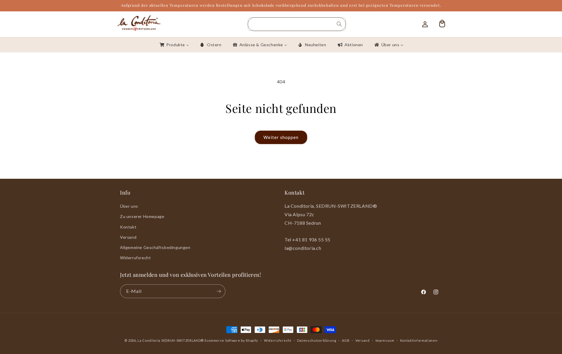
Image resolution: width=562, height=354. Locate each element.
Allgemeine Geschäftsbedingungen (155, 247)
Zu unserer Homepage (142, 216)
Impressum (385, 340)
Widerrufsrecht (135, 257)
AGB (345, 340)
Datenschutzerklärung (316, 340)
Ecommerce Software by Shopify (231, 340)
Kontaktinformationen (419, 340)
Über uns (129, 206)
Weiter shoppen (281, 137)
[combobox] (297, 24)
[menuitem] (174, 45)
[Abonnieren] (218, 291)
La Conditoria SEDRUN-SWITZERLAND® (171, 340)
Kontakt (128, 226)
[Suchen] (339, 24)
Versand (128, 237)
